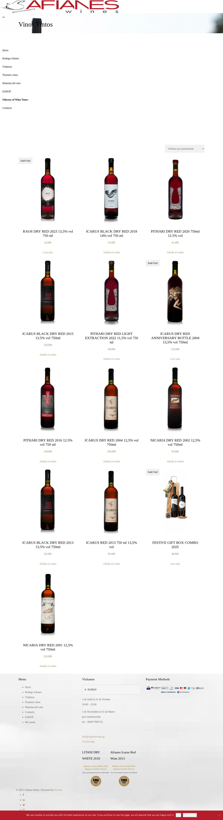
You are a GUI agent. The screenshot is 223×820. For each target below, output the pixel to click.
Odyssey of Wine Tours (15, 99)
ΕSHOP (6, 91)
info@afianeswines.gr (93, 736)
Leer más (48, 252)
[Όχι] (219, 815)
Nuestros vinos (10, 74)
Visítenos (7, 66)
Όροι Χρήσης (190, 815)
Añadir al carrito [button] (111, 252)
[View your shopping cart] (9, 17)
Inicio (5, 50)
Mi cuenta (30, 722)
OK (178, 815)
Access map (88, 741)
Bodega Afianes (10, 58)
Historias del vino (11, 83)
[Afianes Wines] (59, 6)
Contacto (7, 108)
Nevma (58, 790)
